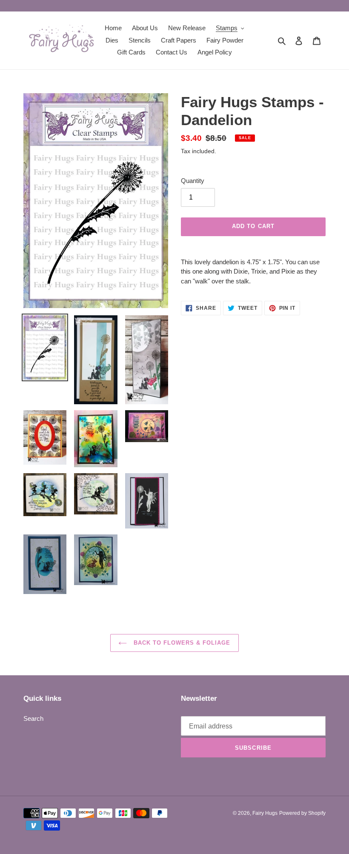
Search (33, 718)
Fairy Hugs (264, 813)
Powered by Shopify (302, 813)
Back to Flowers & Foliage (180, 643)
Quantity (192, 180)
